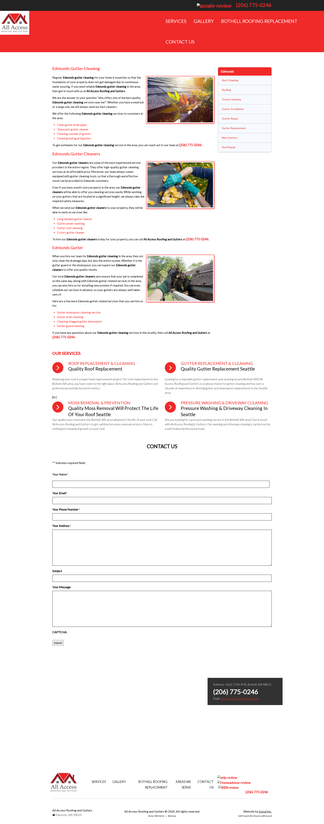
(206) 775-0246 (254, 5)
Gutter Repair (230, 118)
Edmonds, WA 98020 (68, 814)
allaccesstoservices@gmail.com (240, 698)
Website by (257, 811)
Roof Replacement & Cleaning (101, 363)
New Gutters (229, 137)
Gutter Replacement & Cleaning (217, 363)
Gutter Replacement (234, 128)
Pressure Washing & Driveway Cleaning (224, 402)
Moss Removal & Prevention (99, 402)
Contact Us (180, 41)
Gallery (204, 21)
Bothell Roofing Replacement (259, 21)
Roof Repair (229, 147)
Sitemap (172, 815)
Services (176, 21)
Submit (58, 642)
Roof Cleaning (230, 80)
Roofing (226, 89)
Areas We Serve (156, 815)
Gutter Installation (233, 109)
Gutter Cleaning (231, 99)
